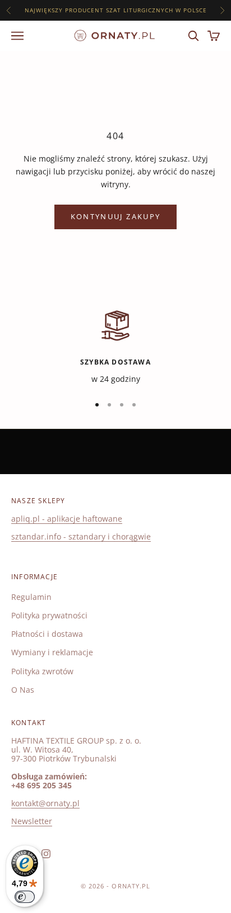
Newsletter (31, 821)
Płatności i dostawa (47, 633)
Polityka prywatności (49, 615)
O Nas (22, 689)
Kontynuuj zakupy (115, 216)
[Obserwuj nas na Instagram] (46, 853)
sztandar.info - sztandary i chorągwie (81, 536)
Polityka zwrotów (42, 671)
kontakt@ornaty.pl (45, 803)
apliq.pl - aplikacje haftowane (66, 518)
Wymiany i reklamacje (52, 652)
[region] (115, 346)
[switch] (25, 897)
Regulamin (31, 597)
